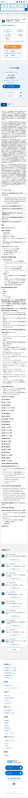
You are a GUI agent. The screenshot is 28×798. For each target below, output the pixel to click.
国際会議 (6, 755)
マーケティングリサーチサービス (11, 688)
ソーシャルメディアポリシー (14, 791)
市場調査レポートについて (9, 13)
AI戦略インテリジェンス (9, 740)
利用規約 (20, 788)
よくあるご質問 (8, 703)
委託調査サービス (8, 685)
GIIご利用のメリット (9, 678)
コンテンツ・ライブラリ (9, 733)
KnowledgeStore (9, 748)
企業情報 (6, 716)
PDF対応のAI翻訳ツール (10, 698)
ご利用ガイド (7, 692)
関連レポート (10, 105)
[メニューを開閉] (26, 2)
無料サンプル (7, 695)
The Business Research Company (7, 31)
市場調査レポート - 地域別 (10, 670)
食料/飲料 (17, 13)
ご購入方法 (7, 700)
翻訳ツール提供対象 (19, 41)
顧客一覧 (6, 725)
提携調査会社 (7, 728)
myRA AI (7, 745)
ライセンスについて (10, 82)
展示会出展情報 (8, 710)
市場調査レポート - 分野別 (10, 668)
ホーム (3, 13)
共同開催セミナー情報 (9, 713)
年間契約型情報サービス (10, 673)
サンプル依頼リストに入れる (15, 559)
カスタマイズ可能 (8, 41)
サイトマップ (8, 788)
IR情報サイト (7, 730)
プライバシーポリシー (14, 788)
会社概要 (6, 720)
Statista (6, 743)
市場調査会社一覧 (8, 675)
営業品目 (6, 723)
